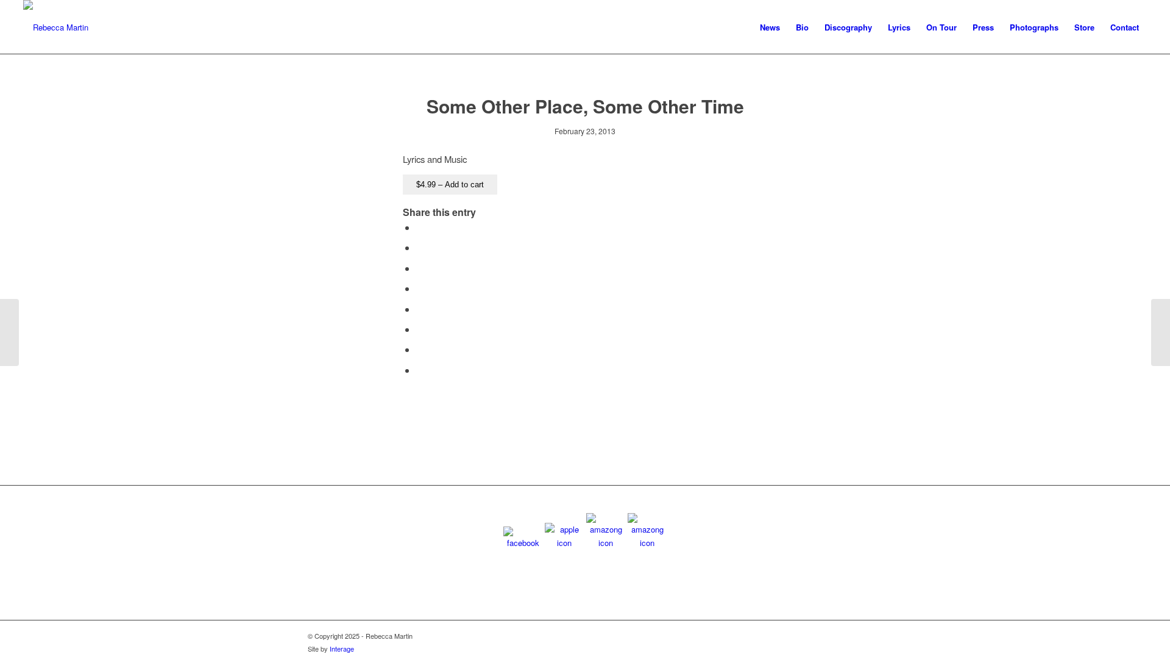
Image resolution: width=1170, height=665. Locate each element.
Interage (342, 648)
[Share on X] (420, 247)
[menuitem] (770, 27)
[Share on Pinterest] (420, 268)
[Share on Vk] (420, 329)
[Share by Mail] (420, 370)
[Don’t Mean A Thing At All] (9, 332)
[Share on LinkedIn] (420, 288)
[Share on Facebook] (420, 227)
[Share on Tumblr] (420, 309)
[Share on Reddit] (420, 349)
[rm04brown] (55, 27)
